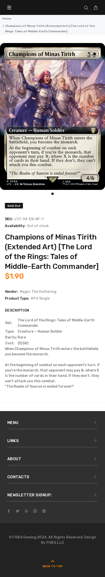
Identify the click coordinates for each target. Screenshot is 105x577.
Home (6, 18)
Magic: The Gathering (38, 292)
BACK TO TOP (52, 566)
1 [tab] (52, 194)
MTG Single (40, 298)
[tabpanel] (52, 116)
